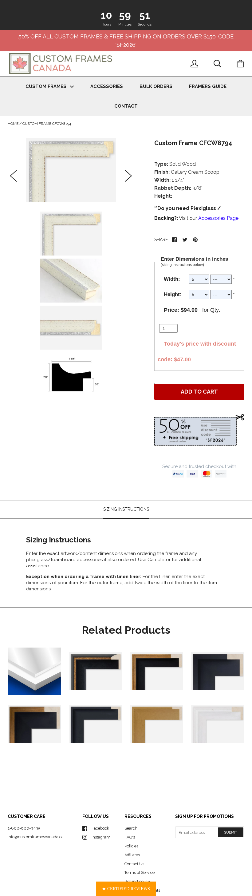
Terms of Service (139, 872)
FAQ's (129, 837)
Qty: (215, 310)
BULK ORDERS (156, 86)
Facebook (100, 828)
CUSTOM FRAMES (47, 86)
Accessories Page (218, 218)
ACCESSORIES (106, 86)
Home (13, 123)
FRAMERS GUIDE (207, 86)
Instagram (101, 837)
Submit (230, 833)
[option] (71, 170)
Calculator (160, 559)
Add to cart (199, 391)
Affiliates (132, 855)
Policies (131, 846)
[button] (126, 889)
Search (130, 828)
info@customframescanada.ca (36, 837)
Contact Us (134, 864)
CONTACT (126, 106)
